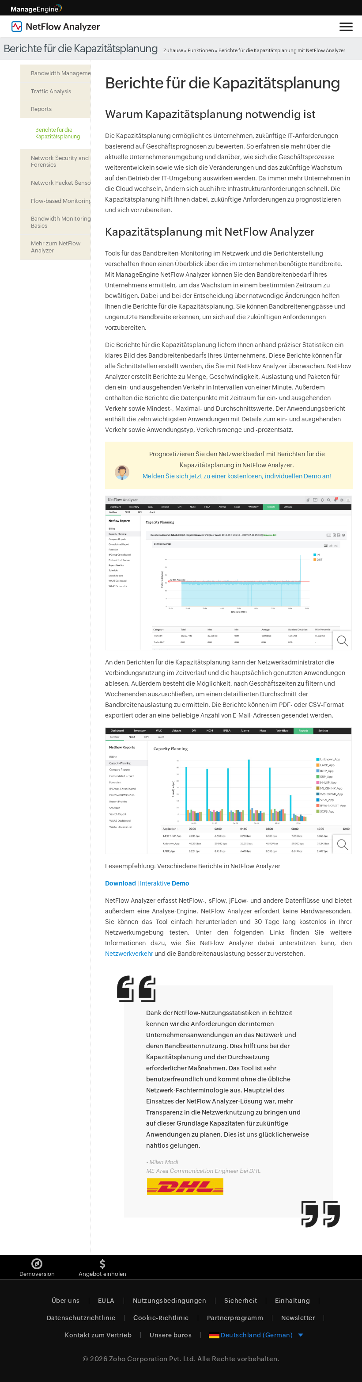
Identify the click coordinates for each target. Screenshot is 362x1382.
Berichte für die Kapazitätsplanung (57, 133)
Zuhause (173, 50)
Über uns (66, 1301)
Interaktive (164, 883)
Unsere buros (171, 1335)
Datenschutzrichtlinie (81, 1318)
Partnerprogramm (235, 1318)
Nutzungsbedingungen (170, 1301)
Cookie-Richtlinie (161, 1318)
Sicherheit (240, 1301)
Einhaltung (292, 1301)
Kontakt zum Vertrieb (98, 1335)
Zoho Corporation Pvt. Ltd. (152, 1359)
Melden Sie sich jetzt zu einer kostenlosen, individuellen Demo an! (237, 476)
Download (120, 883)
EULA (106, 1301)
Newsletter (298, 1318)
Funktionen (201, 50)
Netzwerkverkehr (129, 953)
